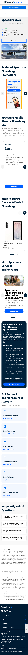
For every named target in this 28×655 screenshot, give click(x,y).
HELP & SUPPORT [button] (10, 627)
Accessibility (4, 633)
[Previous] (2, 93)
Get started (14, 186)
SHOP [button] (5, 619)
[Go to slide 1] (12, 254)
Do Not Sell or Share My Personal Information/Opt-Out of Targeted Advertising (13, 637)
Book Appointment (14, 384)
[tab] (14, 615)
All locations (5, 13)
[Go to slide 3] (17, 254)
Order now (19, 2)
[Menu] (2, 2)
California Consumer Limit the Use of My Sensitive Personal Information (12, 640)
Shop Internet (14, 311)
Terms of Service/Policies (7, 642)
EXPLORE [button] (7, 623)
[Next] (25, 93)
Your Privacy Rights (5, 631)
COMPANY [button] (7, 615)
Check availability (14, 7)
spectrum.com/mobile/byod (17, 572)
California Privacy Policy (6, 635)
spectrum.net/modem (5, 562)
